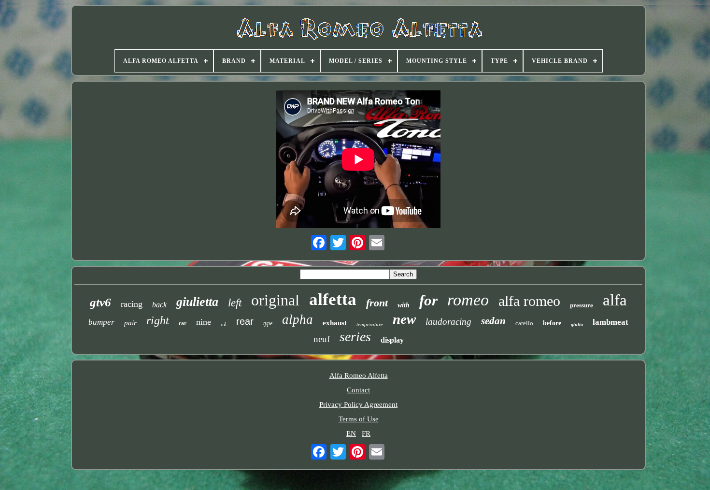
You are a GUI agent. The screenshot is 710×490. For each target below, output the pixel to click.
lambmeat (610, 322)
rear (245, 321)
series (355, 336)
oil (224, 324)
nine (203, 322)
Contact (358, 390)
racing (131, 304)
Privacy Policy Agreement (358, 404)
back (159, 305)
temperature (369, 324)
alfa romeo (529, 301)
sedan (493, 321)
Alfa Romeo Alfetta (358, 375)
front (377, 303)
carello (524, 323)
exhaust (335, 323)
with (404, 305)
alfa (615, 300)
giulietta (197, 302)
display (392, 340)
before (552, 323)
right (157, 320)
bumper (101, 322)
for (428, 300)
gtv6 (100, 302)
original (275, 300)
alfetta (332, 299)
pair (130, 323)
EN (351, 433)
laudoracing (448, 322)
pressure (581, 304)
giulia (577, 324)
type (267, 323)
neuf (321, 339)
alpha (297, 319)
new (404, 319)
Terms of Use (359, 419)
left (234, 303)
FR (366, 433)
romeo (468, 300)
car (182, 323)
